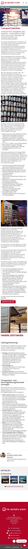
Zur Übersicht (5, 474)
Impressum (8, 547)
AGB (22, 547)
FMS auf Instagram (15, 537)
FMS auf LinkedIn (15, 535)
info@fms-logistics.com (15, 533)
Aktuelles (7, 7)
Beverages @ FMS (8, 302)
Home (2, 7)
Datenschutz (16, 547)
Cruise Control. (22, 263)
